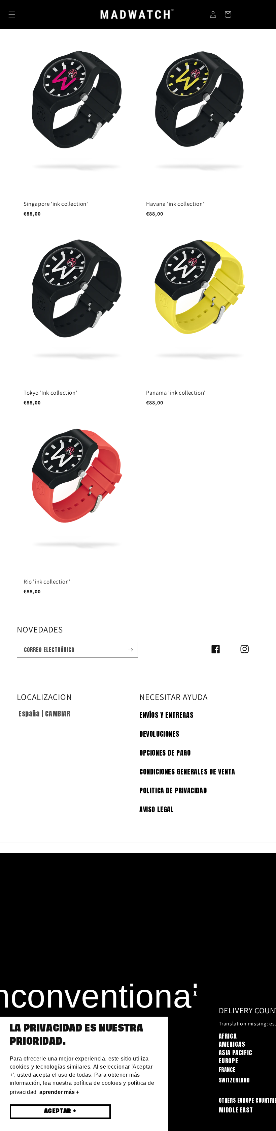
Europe (228, 1060)
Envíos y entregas (166, 715)
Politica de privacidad (173, 790)
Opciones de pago (165, 752)
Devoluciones (159, 734)
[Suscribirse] (130, 650)
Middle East (236, 1109)
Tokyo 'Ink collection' (50, 392)
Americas (232, 1044)
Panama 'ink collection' (176, 392)
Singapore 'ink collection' (56, 203)
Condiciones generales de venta (187, 771)
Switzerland (234, 1080)
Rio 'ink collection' (47, 581)
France (227, 1070)
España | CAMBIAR (44, 713)
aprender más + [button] (59, 1092)
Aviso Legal (156, 809)
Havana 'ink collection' (175, 203)
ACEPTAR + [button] (60, 1111)
